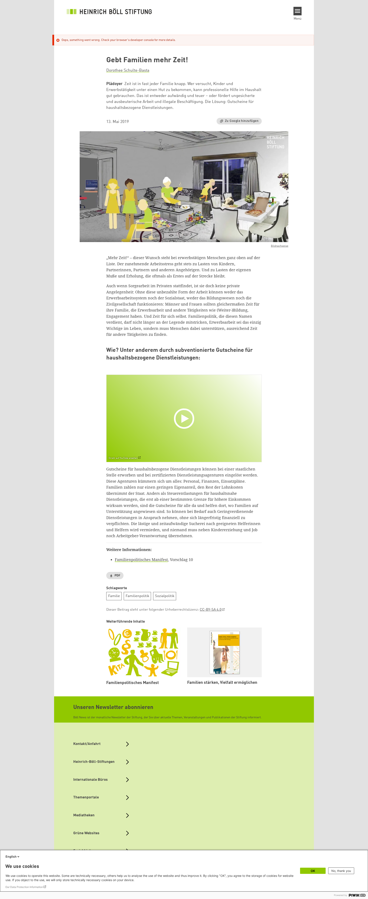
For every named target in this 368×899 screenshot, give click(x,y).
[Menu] (297, 11)
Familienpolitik (137, 596)
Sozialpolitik (164, 596)
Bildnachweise (279, 246)
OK (313, 871)
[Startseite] (109, 11)
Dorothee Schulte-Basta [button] (127, 70)
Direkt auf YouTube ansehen (123, 458)
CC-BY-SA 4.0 (210, 610)
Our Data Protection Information (24, 887)
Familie (114, 596)
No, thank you (341, 871)
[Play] (185, 418)
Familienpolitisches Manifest (141, 559)
